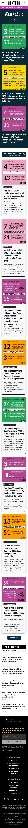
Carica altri (13, 638)
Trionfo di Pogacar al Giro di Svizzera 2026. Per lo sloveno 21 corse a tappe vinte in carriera (14, 138)
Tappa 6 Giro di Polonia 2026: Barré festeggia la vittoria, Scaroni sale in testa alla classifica (13, 695)
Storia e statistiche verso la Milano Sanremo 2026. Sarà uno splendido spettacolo (12, 550)
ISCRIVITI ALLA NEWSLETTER (14, 741)
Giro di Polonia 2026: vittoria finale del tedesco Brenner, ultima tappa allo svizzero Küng (13, 56)
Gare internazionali (9, 307)
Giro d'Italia (7, 187)
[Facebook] (4, 799)
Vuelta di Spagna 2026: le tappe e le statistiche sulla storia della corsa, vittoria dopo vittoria (13, 683)
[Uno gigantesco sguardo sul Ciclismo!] (14, 3)
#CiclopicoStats (8, 484)
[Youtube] (15, 799)
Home (10, 20)
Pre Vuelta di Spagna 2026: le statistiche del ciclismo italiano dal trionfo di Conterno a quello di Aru (13, 671)
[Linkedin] (18, 799)
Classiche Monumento (10, 367)
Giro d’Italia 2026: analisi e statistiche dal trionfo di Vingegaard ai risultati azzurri (14, 194)
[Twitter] (11, 799)
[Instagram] (8, 799)
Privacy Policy (12, 746)
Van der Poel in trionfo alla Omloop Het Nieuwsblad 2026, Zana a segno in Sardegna (14, 612)
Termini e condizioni (18, 808)
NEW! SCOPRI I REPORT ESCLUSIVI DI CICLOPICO (14, 7)
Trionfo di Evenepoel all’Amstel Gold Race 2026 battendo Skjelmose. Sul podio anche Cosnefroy (13, 315)
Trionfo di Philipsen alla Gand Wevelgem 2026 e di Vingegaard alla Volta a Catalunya (14, 432)
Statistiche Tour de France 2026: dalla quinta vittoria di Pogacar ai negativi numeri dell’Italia (14, 97)
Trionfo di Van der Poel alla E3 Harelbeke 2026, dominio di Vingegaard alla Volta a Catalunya (14, 492)
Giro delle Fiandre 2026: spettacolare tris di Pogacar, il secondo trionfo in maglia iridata (14, 375)
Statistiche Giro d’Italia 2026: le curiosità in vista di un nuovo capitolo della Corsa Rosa (13, 255)
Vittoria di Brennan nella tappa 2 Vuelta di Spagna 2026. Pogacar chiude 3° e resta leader (12, 659)
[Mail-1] (22, 799)
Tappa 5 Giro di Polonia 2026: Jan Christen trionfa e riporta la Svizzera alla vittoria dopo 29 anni (13, 707)
